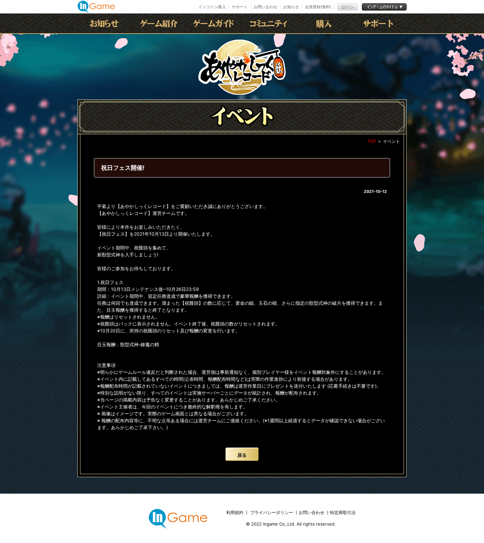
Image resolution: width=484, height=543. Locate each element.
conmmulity (269, 23)
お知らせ (291, 6)
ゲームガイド (214, 23)
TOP (371, 141)
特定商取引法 (343, 512)
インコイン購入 (212, 6)
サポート (240, 6)
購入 (324, 23)
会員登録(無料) (318, 6)
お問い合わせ (265, 6)
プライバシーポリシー (271, 512)
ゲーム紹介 (160, 23)
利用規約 (235, 512)
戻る (242, 455)
